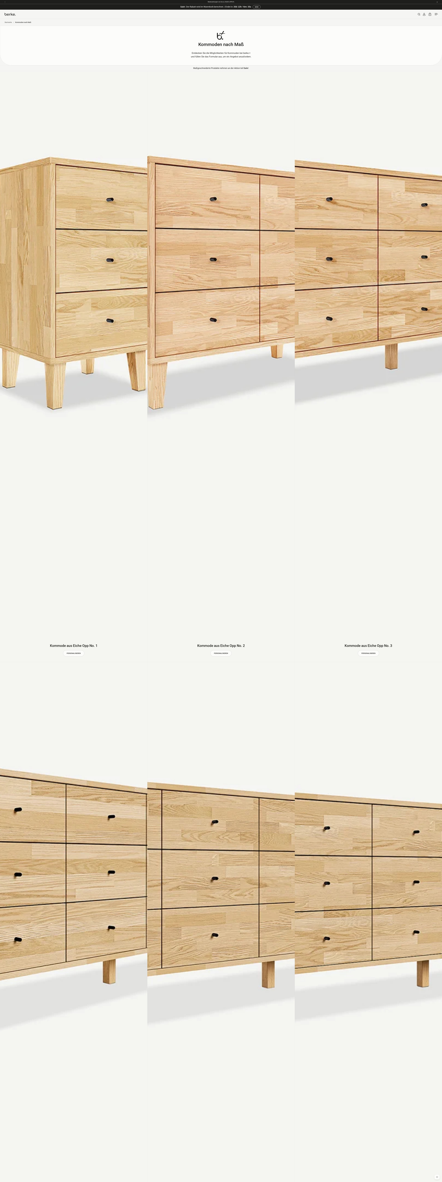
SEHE (256, 7)
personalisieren (74, 653)
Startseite (8, 22)
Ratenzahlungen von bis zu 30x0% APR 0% (221, 2)
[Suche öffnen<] (419, 14)
